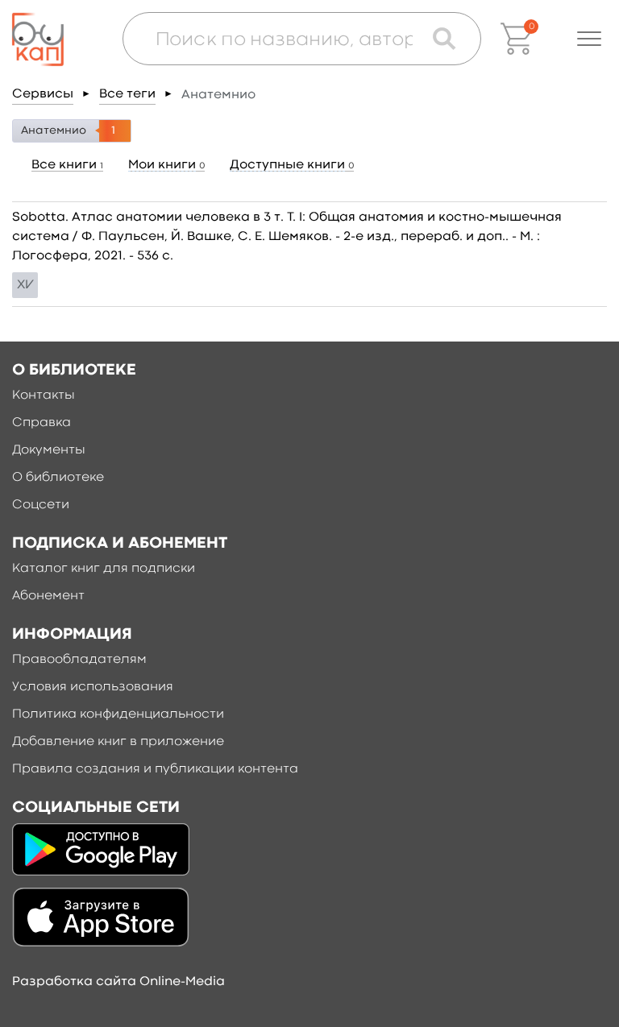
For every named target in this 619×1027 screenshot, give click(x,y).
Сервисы (42, 94)
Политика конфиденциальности (118, 714)
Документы (48, 450)
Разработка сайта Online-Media (118, 982)
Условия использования (92, 687)
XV (25, 285)
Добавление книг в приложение (118, 741)
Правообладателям (79, 659)
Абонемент (48, 596)
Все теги (127, 94)
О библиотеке (58, 477)
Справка (41, 423)
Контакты (43, 395)
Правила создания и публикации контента (155, 769)
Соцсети (40, 505)
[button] (589, 38)
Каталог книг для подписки (103, 568)
